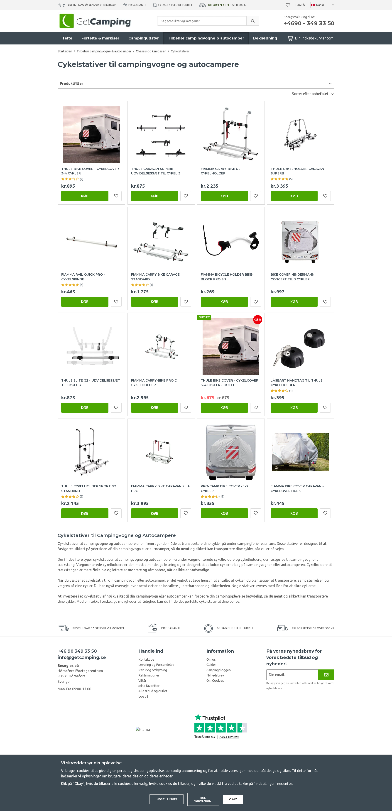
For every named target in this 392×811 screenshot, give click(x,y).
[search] (252, 20)
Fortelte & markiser (100, 38)
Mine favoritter (148, 686)
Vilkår (142, 680)
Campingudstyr (143, 38)
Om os (211, 659)
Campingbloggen (218, 670)
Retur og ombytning (152, 670)
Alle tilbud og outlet (152, 691)
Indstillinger (166, 799)
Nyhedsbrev (215, 675)
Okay (233, 799)
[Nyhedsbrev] (326, 674)
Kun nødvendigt (203, 799)
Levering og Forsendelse (156, 664)
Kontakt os (146, 659)
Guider (211, 664)
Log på (300, 4)
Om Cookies (215, 680)
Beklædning (265, 38)
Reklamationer (148, 675)
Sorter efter (302, 94)
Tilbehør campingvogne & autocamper (206, 38)
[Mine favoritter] (288, 5)
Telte (67, 38)
